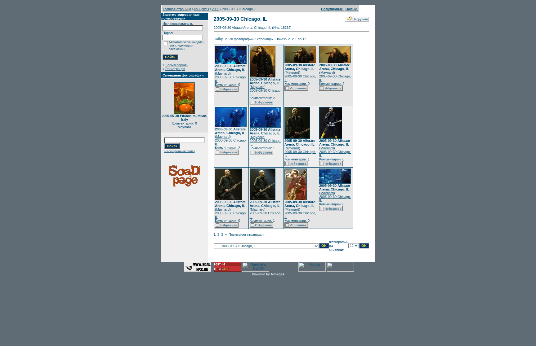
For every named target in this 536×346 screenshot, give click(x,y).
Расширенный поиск (179, 151)
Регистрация (175, 69)
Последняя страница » (246, 234)
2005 (215, 9)
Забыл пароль (176, 65)
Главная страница (177, 9)
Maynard (223, 73)
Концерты (201, 9)
